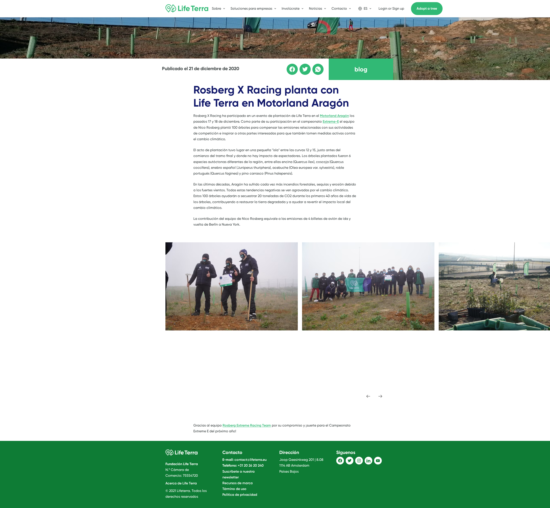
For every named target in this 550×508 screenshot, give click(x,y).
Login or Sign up (391, 8)
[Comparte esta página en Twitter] (302, 66)
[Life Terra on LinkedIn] (368, 460)
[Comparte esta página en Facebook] (289, 66)
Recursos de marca (237, 483)
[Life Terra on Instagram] (359, 460)
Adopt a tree (427, 8)
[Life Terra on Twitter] (349, 460)
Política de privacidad (239, 495)
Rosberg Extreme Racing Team (247, 425)
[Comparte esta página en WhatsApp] (315, 66)
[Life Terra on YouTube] (378, 460)
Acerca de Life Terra (181, 483)
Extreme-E (331, 121)
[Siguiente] (380, 396)
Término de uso (234, 489)
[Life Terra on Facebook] (340, 460)
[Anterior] (368, 396)
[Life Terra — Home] (186, 8)
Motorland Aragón (334, 116)
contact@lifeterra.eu (250, 460)
